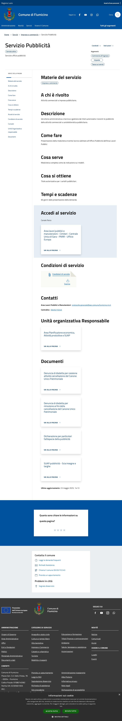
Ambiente (65, 642)
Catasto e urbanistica (40, 651)
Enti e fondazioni (8, 647)
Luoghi (94, 654)
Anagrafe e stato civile (40, 634)
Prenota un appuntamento (42, 672)
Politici (4, 651)
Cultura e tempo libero (40, 638)
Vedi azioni (107, 45)
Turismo (34, 655)
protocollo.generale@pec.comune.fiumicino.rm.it (91, 305)
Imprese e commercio (29, 34)
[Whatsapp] (96, 14)
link (61, 706)
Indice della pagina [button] (15, 73)
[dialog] (61, 706)
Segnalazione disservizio (41, 681)
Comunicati (96, 638)
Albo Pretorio (66, 677)
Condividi (95, 45)
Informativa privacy (69, 681)
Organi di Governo (8, 634)
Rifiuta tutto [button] (70, 711)
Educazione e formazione (71, 634)
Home (6, 34)
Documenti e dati (8, 660)
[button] (60, 716)
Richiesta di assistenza (40, 685)
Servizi (15, 34)
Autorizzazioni (67, 651)
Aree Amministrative (9, 638)
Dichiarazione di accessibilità (73, 689)
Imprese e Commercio (40, 647)
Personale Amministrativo (12, 655)
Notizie (94, 634)
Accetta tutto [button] (52, 711)
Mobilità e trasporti (39, 660)
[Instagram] (90, 14)
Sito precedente (37, 689)
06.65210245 (56, 309)
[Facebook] (78, 14)
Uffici (3, 643)
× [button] (119, 695)
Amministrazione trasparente (73, 672)
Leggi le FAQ (36, 677)
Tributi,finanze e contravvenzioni (74, 638)
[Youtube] (84, 14)
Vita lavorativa (37, 643)
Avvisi (94, 643)
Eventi (94, 659)
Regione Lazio (7, 3)
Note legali (65, 685)
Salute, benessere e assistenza (73, 647)
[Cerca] (118, 14)
